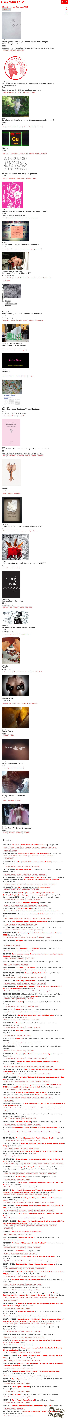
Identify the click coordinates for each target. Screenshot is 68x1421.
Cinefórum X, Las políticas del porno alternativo (32, 1264)
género (11, 918)
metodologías (31, 126)
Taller (14, 1074)
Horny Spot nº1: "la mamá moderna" (16, 828)
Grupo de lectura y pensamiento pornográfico (20, 244)
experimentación (17, 126)
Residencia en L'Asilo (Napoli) (14, 345)
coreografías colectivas (8, 92)
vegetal (12, 735)
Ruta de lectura (42, 921)
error (15, 415)
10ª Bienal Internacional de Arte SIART (33, 1243)
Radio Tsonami (13, 1105)
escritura (9, 126)
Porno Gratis (20, 1250)
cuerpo (23, 1066)
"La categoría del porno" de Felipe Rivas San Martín (38, 1348)
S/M (34, 1118)
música (4, 800)
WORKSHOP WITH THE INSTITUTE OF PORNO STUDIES (39, 1151)
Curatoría (6, 905)
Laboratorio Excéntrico (41, 914)
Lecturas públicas (14, 937)
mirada (25, 855)
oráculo (10, 671)
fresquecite (27, 1121)
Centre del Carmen (20, 1223)
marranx (34, 1316)
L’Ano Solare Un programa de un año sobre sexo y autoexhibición (37, 1061)
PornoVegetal (22, 1303)
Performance (15, 1289)
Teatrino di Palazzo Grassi (44, 1138)
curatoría (16, 607)
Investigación (7, 1074)
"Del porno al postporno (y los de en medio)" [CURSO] (24, 563)
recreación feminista (44, 1074)
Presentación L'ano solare (32, 1054)
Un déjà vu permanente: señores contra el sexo (27, 844)
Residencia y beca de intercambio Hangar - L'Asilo (38, 1256)
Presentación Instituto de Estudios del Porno (27, 1232)
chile (4, 153)
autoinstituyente (7, 277)
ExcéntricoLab (44, 853)
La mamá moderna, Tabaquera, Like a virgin (34, 1411)
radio (5, 1111)
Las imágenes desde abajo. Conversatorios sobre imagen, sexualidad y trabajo (37, 954)
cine (4, 126)
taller (10, 855)
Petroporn (28, 973)
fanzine (12, 350)
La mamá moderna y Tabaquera (28, 1363)
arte (11, 607)
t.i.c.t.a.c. (51, 1264)
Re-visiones (6, 956)
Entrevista (13, 1284)
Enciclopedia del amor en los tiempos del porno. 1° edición (25, 449)
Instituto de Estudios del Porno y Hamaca (44, 1127)
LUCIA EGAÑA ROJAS (12, 2)
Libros (11, 1081)
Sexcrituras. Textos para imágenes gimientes (19, 174)
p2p (15, 671)
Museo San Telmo (41, 1094)
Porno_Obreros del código (12, 601)
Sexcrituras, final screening (21, 1127)
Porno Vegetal (7, 731)
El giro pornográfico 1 (23, 908)
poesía (35, 1058)
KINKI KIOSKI (35, 948)
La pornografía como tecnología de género (19, 627)
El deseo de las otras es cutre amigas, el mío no (31, 1092)
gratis (26, 1253)
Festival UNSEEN (29, 967)
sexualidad (12, 50)
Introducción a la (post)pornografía (24, 921)
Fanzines (23, 1261)
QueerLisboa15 (54, 1371)
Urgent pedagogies (44, 887)
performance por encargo (23, 671)
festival (18, 703)
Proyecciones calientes (25, 1237)
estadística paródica (22, 320)
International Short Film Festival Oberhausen (39, 1015)
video (34, 178)
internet (34, 455)
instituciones (12, 1234)
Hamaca (61, 1143)
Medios (6, 847)
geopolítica (30, 884)
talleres (19, 1156)
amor (4, 218)
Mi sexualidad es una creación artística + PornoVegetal (30, 1371)
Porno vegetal (20, 1176)
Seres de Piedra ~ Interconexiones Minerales (36, 862)
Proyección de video (9, 866)
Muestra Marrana (8, 699)
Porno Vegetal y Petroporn (30, 1198)
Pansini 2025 (28, 869)
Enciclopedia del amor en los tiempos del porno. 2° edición (25, 211)
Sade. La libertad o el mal (53, 933)
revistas (21, 767)
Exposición (7, 929)
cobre (8, 153)
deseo (9, 249)
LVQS (45, 844)
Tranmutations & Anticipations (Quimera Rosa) (43, 1303)
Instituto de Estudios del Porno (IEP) (16, 273)
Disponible (34, 996)
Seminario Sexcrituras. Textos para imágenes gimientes (39, 1143)
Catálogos (12, 1173)
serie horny (18, 800)
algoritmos (5, 607)
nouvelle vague (6, 767)
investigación (49, 1132)
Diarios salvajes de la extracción (35, 877)
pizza (17, 350)
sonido (11, 1111)
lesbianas (10, 493)
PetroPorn (6, 371)
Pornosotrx (26, 1386)
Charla (6, 937)
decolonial (32, 1108)
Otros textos (13, 1108)
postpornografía (20, 178)
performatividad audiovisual (37, 855)
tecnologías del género (46, 277)
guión (24, 126)
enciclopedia (20, 218)
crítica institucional (8, 415)
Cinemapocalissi (29, 1138)
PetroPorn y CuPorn (22, 948)
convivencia (5, 350)
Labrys (4, 489)
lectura (27, 249)
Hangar (5, 1146)
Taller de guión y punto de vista (28, 853)
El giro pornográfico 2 (23, 902)
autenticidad (6, 320)
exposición (24, 937)
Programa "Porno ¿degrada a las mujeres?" (26, 1279)
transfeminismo (49, 910)
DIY (14, 703)
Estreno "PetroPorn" (23, 1272)
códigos (15, 1297)
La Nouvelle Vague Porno (12, 763)
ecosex (25, 991)
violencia (34, 92)
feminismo (21, 249)
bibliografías (13, 924)
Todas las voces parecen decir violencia (30, 933)
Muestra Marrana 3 (29, 1400)
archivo (4, 249)
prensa (54, 847)
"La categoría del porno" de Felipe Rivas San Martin (22, 526)
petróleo (24, 376)
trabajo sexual (20, 50)
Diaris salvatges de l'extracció (25, 986)
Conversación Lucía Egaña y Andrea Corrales (30, 1085)
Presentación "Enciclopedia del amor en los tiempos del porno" (39, 1077)
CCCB (5, 935)
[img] (34, 1153)
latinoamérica (23, 153)
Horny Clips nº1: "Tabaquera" (14, 796)
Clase (5, 855)
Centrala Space (47, 1054)
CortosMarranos (39, 1405)
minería (37, 153)
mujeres (35, 1297)
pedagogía (58, 1132)
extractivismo (15, 153)
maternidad (11, 832)
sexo (40, 249)
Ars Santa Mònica (15, 988)
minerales (31, 153)
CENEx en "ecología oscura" (30, 1103)
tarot (40, 671)
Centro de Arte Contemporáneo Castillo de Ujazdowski (41, 879)
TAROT (5, 667)
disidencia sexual (11, 218)
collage (4, 493)
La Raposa (34, 902)
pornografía (5, 50)
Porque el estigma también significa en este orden (22, 313)
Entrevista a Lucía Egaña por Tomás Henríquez (21, 409)
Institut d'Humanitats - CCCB (40, 1295)
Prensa (17, 847)
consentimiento (26, 1097)
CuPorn (5, 149)
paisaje (40, 991)
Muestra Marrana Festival (26, 1311)
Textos (12, 847)
